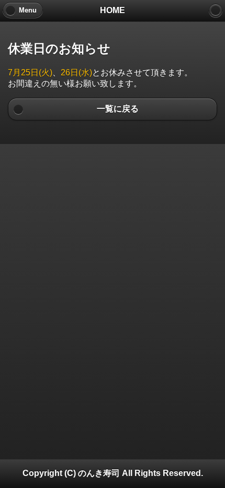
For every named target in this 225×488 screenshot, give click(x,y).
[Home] (215, 10)
